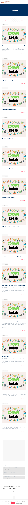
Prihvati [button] (13, 503)
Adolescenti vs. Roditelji (7, 138)
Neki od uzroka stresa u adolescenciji (10, 226)
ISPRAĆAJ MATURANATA (9, 472)
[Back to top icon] (14, 497)
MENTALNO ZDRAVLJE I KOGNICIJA (10, 392)
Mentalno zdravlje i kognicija (8, 168)
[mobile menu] (26, 2)
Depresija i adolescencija (7, 80)
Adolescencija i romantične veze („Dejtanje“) (12, 256)
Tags (11, 20)
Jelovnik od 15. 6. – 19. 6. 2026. (11, 467)
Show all (23, 20)
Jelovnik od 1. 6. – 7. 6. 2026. (10, 476)
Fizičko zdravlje (5, 356)
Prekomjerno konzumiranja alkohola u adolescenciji (13, 45)
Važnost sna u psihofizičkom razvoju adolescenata (13, 321)
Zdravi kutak (5, 425)
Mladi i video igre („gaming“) (8, 197)
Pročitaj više (22, 53)
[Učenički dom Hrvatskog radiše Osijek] (7, 2)
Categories (5, 20)
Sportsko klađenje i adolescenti (9, 109)
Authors (16, 20)
